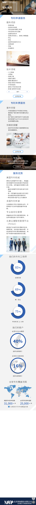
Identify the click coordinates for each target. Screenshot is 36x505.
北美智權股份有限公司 (9, 2)
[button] (18, 92)
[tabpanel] (18, 127)
